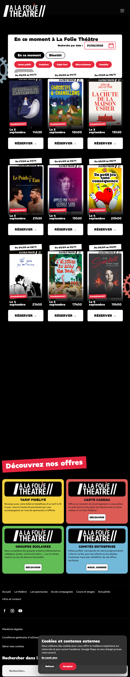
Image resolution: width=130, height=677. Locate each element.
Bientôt (55, 55)
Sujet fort (62, 64)
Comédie (103, 64)
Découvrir (97, 517)
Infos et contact (11, 599)
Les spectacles (39, 591)
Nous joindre (97, 567)
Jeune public (24, 64)
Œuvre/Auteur (83, 64)
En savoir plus (49, 657)
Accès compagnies (62, 591)
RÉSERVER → (26, 143)
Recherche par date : (70, 45)
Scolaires (44, 64)
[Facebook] (4, 611)
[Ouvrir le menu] (122, 11)
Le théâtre (20, 591)
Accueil (6, 591)
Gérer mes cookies (13, 646)
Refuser (49, 666)
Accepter (68, 666)
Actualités (104, 591)
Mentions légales (12, 629)
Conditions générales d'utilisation (22, 637)
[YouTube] (20, 611)
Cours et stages (85, 591)
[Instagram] (12, 611)
